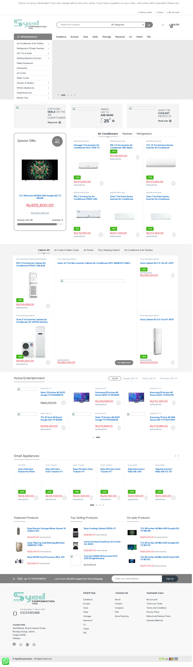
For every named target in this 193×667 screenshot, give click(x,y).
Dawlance (61, 37)
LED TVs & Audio (24, 53)
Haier (95, 37)
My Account (174, 12)
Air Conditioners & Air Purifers (30, 43)
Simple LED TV (130, 378)
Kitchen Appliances (25, 88)
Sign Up (170, 578)
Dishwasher (22, 68)
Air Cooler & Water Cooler (66, 250)
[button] (93, 437)
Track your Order (154, 603)
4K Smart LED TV (168, 378)
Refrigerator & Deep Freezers (30, 48)
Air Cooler (21, 73)
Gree (85, 37)
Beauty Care (22, 97)
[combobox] (83, 25)
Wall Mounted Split (81, 141)
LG (130, 37)
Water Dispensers (25, 63)
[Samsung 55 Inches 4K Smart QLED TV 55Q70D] (137, 397)
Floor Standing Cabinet (109, 250)
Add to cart (101, 183)
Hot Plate (22, 465)
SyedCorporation (23, 659)
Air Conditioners (108, 133)
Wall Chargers (41, 259)
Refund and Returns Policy (159, 616)
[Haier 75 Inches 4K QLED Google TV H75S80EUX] (82, 422)
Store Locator (146, 12)
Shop (160, 12)
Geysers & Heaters (25, 83)
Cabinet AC (44, 250)
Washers (127, 133)
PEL (149, 37)
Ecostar (75, 37)
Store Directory (122, 616)
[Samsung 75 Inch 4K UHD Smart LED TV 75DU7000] (137, 422)
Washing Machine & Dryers (29, 58)
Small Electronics (24, 93)
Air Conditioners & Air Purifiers (138, 250)
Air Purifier (88, 250)
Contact (118, 603)
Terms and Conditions (156, 608)
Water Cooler (23, 78)
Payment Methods (155, 620)
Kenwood (120, 37)
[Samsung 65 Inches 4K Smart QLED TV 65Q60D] (82, 397)
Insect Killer (132, 465)
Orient (139, 37)
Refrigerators (144, 133)
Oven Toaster (51, 465)
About (117, 599)
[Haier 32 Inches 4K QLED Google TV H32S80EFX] (28, 397)
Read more (173, 183)
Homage (106, 37)
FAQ (117, 612)
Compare (119, 608)
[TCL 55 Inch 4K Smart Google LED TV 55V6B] (28, 422)
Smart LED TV (149, 378)
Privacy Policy (153, 612)
